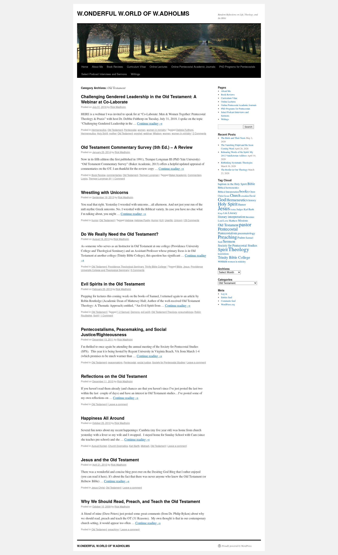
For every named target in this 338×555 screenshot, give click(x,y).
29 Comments (191, 220)
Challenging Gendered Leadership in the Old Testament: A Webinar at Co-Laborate (138, 99)
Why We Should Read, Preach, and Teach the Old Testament (140, 501)
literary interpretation (231, 217)
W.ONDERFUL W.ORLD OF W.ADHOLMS (133, 13)
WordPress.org (228, 304)
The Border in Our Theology (234, 169)
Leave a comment (196, 362)
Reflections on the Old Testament (114, 376)
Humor (154, 220)
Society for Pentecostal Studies (168, 362)
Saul (220, 241)
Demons (135, 311)
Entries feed (226, 297)
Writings (135, 74)
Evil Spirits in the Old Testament (113, 284)
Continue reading (149, 123)
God (222, 199)
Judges (239, 209)
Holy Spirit (102, 133)
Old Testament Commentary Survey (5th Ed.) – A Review (136, 147)
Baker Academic (178, 175)
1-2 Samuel (123, 311)
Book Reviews (115, 66)
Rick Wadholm (118, 107)
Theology (238, 249)
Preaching (227, 237)
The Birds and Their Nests (233, 137)
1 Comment (118, 178)
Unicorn (178, 220)
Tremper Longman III (100, 178)
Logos (84, 178)
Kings (220, 213)
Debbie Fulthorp (184, 129)
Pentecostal (130, 129)
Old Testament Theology (164, 311)
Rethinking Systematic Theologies (237, 162)
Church (235, 195)
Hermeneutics (99, 129)
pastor (245, 224)
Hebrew (129, 220)
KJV (161, 220)
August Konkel (99, 445)
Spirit (96, 315)
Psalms (241, 237)
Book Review (98, 175)
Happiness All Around (102, 418)
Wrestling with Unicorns (104, 192)
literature (250, 217)
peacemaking (115, 362)
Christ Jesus (223, 196)
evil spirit (145, 311)
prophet (138, 133)
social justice (144, 362)
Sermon (229, 241)
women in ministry (156, 129)
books (244, 191)
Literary (232, 213)
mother (112, 133)
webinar (147, 133)
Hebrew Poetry (142, 220)
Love (225, 220)
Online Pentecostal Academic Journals (193, 66)
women (142, 129)
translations (223, 253)
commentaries (114, 175)
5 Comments (137, 270)
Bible (179, 266)
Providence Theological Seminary (126, 266)
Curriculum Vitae (136, 66)
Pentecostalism (227, 233)
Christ (252, 191)
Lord (220, 220)
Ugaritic (169, 220)
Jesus (186, 266)
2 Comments (199, 133)
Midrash (145, 445)
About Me (97, 66)
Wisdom (157, 133)
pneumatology (185, 311)
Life (225, 213)
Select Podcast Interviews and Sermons (104, 74)
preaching (113, 529)
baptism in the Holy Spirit (232, 184)
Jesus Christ (98, 487)
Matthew (233, 220)
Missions (243, 220)
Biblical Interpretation (228, 191)
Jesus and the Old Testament (110, 459)
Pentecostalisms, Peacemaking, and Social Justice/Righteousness (123, 331)
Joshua (233, 209)
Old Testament (115, 129)
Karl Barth (134, 445)
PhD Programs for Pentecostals (237, 66)
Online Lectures (158, 66)
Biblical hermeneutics (228, 187)
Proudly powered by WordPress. (237, 545)
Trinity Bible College (155, 266)
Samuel (249, 237)
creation (245, 196)
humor (95, 220)
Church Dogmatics (118, 445)
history (252, 200)
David (252, 196)
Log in (224, 293)
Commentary (194, 175)
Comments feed (228, 300)
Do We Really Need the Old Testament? (119, 234)
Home (84, 66)
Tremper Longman (149, 175)
